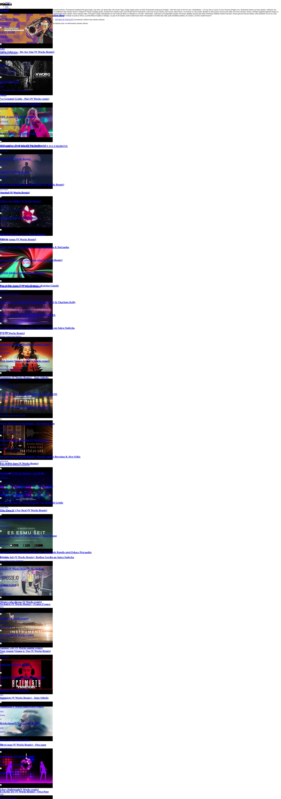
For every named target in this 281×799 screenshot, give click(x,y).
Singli (3, 94)
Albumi (4, 10)
